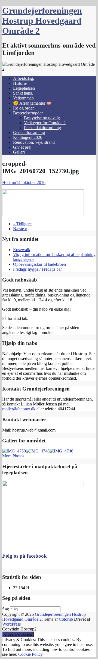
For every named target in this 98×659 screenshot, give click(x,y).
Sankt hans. (23, 93)
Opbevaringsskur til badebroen (39, 264)
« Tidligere (22, 223)
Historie (20, 83)
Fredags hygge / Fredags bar (37, 269)
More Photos (13, 456)
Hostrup (9, 182)
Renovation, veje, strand (34, 142)
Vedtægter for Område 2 (45, 122)
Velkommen (23, 98)
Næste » (20, 228)
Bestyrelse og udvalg (42, 117)
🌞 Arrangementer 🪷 (32, 103)
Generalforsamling (29, 132)
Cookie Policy (30, 654)
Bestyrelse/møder (28, 113)
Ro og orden (24, 108)
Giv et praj (22, 147)
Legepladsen (24, 88)
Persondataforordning (42, 127)
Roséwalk (21, 249)
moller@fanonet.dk (18, 409)
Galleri (19, 152)
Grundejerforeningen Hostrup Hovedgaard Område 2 (42, 21)
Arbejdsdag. (23, 78)
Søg (5, 609)
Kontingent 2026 (27, 137)
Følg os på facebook (24, 556)
